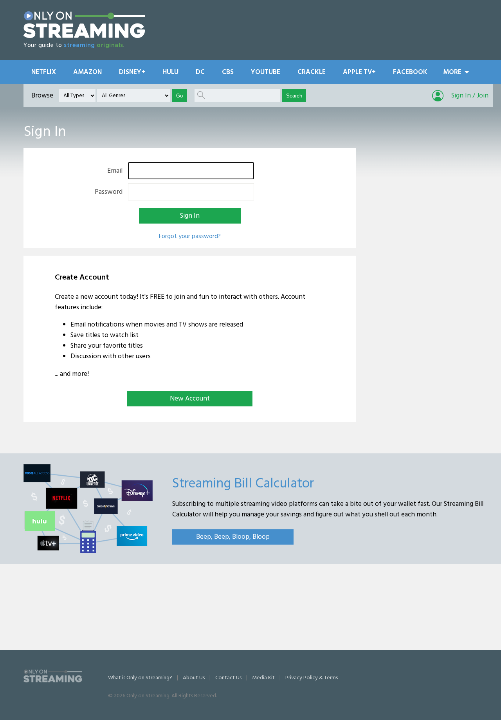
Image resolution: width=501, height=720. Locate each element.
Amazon (87, 72)
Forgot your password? (190, 236)
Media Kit (263, 677)
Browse (42, 95)
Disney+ (132, 72)
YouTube (265, 72)
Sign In (190, 216)
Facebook (410, 72)
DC (200, 72)
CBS (228, 72)
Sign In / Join (469, 95)
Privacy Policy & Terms (311, 677)
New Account (190, 398)
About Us (194, 677)
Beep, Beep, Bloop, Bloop (233, 537)
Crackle (311, 72)
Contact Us (228, 677)
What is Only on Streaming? (140, 677)
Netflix (43, 72)
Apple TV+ (359, 72)
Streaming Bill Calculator (243, 484)
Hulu (170, 72)
